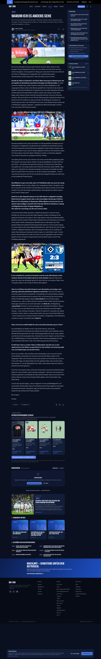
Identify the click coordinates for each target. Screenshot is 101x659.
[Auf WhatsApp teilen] (59, 404)
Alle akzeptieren (87, 653)
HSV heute (59, 584)
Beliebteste (55, 468)
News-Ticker (60, 603)
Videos (58, 598)
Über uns (59, 612)
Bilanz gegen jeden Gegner (63, 589)
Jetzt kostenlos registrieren (34, 483)
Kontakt (77, 596)
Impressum (78, 589)
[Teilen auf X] (56, 404)
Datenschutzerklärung (13, 656)
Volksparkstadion (61, 610)
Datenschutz (79, 591)
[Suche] (87, 6)
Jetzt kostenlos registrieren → (35, 573)
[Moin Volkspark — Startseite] (12, 6)
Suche (58, 615)
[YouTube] (17, 591)
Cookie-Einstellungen (81, 594)
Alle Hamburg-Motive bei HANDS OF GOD (24, 457)
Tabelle (58, 605)
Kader (58, 586)
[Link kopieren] (63, 404)
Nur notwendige (75, 653)
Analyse (50, 6)
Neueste (62, 468)
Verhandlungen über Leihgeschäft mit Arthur (52, 2)
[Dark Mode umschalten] (90, 6)
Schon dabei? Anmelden (78, 58)
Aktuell (31, 6)
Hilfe (77, 584)
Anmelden (45, 483)
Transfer (44, 6)
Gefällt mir (26, 404)
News (11, 2)
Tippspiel (62, 6)
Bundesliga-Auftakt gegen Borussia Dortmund (26, 2)
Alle (90, 2)
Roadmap (78, 586)
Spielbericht (38, 6)
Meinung (56, 6)
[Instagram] (10, 591)
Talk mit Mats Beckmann (63, 591)
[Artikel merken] (63, 29)
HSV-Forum (60, 594)
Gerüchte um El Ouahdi (73, 2)
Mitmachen (81, 6)
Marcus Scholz (19, 28)
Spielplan (59, 608)
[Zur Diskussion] (59, 29)
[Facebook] (13, 591)
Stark (16, 404)
